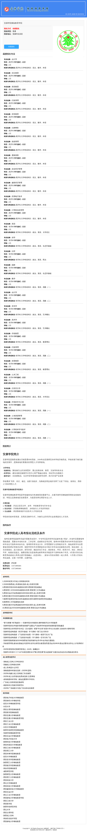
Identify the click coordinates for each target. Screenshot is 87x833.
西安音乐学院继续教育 (11, 759)
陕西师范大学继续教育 (11, 774)
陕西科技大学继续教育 (11, 742)
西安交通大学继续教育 (11, 715)
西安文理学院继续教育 (11, 709)
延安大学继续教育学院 (11, 703)
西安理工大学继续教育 (11, 777)
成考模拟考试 (7, 613)
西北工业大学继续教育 (11, 795)
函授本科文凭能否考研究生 (13, 685)
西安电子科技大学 (10, 739)
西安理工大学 (8, 751)
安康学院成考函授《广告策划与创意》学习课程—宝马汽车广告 (27, 637)
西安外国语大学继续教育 (12, 745)
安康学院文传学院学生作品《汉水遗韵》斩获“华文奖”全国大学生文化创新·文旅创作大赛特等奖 (39, 629)
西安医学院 (7, 804)
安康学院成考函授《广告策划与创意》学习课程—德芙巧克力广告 (28, 634)
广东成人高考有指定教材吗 (13, 682)
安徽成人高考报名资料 (11, 665)
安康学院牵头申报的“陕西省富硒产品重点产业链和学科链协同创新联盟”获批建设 (33, 626)
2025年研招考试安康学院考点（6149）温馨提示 (21, 649)
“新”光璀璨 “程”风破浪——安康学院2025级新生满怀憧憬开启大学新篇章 (30, 623)
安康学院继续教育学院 (11, 733)
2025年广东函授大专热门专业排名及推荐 (18, 688)
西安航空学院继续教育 (11, 765)
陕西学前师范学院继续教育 (13, 730)
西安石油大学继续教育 (11, 736)
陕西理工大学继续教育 (11, 762)
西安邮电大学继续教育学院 (13, 798)
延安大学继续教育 (10, 757)
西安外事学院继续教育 (11, 754)
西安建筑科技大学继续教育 (13, 789)
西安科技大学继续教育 (11, 786)
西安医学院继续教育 (11, 712)
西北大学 (6, 810)
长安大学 (6, 706)
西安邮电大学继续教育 (11, 821)
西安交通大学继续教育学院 (13, 718)
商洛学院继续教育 (10, 768)
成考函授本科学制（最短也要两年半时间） (19, 679)
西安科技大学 (8, 780)
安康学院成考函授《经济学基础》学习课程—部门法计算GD (25, 632)
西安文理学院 (8, 813)
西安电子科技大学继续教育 (13, 698)
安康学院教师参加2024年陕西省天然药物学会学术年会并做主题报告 (29, 640)
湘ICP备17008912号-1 (57, 828)
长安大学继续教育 (10, 727)
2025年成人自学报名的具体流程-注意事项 (19, 676)
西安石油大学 (8, 792)
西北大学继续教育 (10, 783)
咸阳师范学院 (8, 771)
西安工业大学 (8, 721)
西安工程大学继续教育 (11, 748)
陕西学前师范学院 (10, 807)
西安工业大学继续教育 (11, 724)
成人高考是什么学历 (11, 667)
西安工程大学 (8, 801)
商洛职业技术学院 (10, 818)
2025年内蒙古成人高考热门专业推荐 (17, 673)
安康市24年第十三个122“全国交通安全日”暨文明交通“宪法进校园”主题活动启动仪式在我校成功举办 (40, 652)
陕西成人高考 (8, 815)
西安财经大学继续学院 (11, 701)
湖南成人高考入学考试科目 (13, 662)
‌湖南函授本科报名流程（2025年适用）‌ (18, 670)
